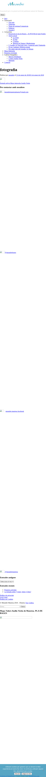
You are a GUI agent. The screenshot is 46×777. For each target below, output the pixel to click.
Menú (2, 15)
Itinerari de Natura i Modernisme (24, 43)
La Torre (16, 38)
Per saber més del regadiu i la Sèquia (21, 49)
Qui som (11, 22)
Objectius (12, 24)
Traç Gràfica (29, 603)
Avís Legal (3, 597)
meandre (11, 75)
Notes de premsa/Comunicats (18, 26)
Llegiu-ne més (26, 774)
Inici (5, 18)
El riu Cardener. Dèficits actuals (19, 47)
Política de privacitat (7, 595)
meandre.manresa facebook (15, 411)
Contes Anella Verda (15, 58)
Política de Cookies (6, 599)
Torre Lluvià (13, 36)
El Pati (15, 39)
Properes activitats (10, 590)
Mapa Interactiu (9, 51)
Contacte (7, 62)
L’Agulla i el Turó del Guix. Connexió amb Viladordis (27, 45)
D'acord (17, 774)
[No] (43, 770)
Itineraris (11, 60)
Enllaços (11, 28)
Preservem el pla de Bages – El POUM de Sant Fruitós (27, 34)
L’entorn (16, 41)
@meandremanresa (11, 572)
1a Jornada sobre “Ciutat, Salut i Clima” (17, 592)
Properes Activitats (10, 53)
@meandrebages (10, 252)
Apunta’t (12, 30)
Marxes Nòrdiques (15, 57)
